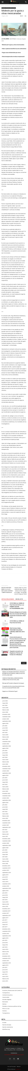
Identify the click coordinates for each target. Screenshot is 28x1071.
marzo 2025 (5, 734)
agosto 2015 (5, 965)
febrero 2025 (5, 737)
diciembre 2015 (6, 956)
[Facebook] (2, 19)
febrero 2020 (5, 861)
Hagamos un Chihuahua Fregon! (9, 691)
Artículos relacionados (7, 599)
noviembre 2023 (6, 768)
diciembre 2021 (6, 820)
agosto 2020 (5, 847)
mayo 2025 (5, 730)
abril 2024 (4, 757)
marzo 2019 (5, 881)
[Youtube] (18, 1058)
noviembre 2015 (6, 958)
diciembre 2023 (6, 766)
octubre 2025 (5, 719)
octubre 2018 (5, 886)
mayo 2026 (5, 703)
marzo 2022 (5, 814)
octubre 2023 (5, 771)
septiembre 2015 (6, 963)
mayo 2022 (5, 809)
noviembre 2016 (6, 931)
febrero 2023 (5, 789)
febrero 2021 (5, 834)
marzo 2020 (5, 859)
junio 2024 (5, 753)
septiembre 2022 (6, 800)
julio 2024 (4, 750)
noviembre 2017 (6, 911)
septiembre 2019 (6, 872)
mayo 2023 (5, 782)
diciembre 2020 (6, 838)
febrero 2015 (5, 978)
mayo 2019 (5, 879)
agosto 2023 (5, 775)
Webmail (18, 1066)
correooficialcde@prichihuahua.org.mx (14, 1054)
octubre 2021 (5, 825)
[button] (2, 2)
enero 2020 (5, 863)
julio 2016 (4, 940)
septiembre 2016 (6, 936)
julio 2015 (4, 967)
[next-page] (5, 658)
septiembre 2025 (6, 721)
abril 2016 (4, 947)
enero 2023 (5, 791)
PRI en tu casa (5, 1008)
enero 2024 (5, 764)
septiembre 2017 (6, 915)
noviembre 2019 (6, 868)
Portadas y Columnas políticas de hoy (13, 5)
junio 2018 (5, 895)
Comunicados (4, 645)
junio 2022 (5, 807)
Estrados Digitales (3, 636)
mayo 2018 (5, 897)
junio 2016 (5, 942)
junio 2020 (5, 852)
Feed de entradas (6, 1025)
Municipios (5, 1001)
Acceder (4, 1022)
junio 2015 (5, 969)
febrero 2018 (5, 904)
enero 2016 (5, 954)
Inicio (2, 5)
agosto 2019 (5, 875)
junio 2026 (5, 701)
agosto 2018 (5, 890)
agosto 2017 (5, 917)
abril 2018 (4, 899)
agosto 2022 (5, 802)
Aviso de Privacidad (12, 1066)
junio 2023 (5, 780)
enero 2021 (5, 836)
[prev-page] (2, 658)
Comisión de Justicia (7, 995)
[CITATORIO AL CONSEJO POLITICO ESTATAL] (5, 625)
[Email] (13, 19)
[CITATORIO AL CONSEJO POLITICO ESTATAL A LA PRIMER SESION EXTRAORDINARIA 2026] (5, 607)
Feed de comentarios (7, 1027)
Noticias (3, 615)
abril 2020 (4, 856)
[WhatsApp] (9, 19)
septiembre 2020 (6, 845)
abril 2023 (4, 784)
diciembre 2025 (6, 714)
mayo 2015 (5, 972)
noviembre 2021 (6, 823)
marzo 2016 (5, 949)
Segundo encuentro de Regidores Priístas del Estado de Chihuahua (16, 652)
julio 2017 (4, 920)
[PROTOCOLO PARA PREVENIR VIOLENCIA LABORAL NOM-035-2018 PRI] (5, 632)
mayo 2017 (5, 924)
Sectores (4, 1011)
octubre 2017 (5, 913)
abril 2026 (4, 705)
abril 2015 (4, 974)
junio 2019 (5, 877)
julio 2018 (4, 893)
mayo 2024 (5, 755)
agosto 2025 (5, 723)
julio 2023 (4, 777)
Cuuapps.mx (18, 1069)
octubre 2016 (5, 933)
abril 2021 (4, 829)
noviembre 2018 (6, 884)
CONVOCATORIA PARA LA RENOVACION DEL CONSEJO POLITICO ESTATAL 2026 (12, 679)
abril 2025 (4, 732)
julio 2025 (4, 725)
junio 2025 (5, 728)
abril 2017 (4, 926)
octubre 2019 (5, 870)
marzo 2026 (5, 707)
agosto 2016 (5, 938)
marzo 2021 (5, 832)
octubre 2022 (5, 798)
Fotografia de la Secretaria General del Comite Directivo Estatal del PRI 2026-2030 (13, 687)
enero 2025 (5, 739)
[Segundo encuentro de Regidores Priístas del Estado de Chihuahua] (5, 653)
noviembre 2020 (6, 841)
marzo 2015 (5, 976)
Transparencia (6, 1013)
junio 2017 (5, 922)
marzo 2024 (5, 759)
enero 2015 (5, 981)
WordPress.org (6, 1029)
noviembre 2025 (6, 716)
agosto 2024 (5, 748)
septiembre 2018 (6, 888)
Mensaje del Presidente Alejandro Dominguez (13, 683)
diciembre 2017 (6, 908)
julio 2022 (4, 804)
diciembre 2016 (6, 929)
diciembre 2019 (6, 865)
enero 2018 (5, 906)
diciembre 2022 (6, 793)
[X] (6, 19)
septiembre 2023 (6, 773)
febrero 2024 (5, 762)
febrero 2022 (5, 816)
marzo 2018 (5, 902)
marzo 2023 (5, 786)
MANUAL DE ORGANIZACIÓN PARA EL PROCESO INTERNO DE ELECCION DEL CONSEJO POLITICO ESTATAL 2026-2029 (13, 673)
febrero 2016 (5, 951)
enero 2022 (5, 818)
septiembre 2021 (6, 827)
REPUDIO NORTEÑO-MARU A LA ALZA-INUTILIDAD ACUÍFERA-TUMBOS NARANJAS (7, 590)
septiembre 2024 (6, 746)
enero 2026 (5, 712)
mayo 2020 (5, 854)
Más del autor (19, 599)
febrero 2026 (5, 710)
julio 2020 (4, 850)
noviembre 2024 (6, 741)
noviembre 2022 (6, 795)
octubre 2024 (5, 743)
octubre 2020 (5, 843)
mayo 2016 (5, 945)
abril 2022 (4, 811)
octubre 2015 (5, 960)
